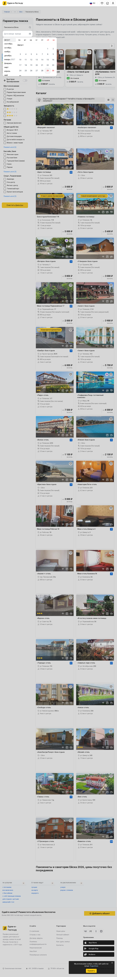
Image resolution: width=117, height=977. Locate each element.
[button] (102, 3)
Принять (91, 971)
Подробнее (94, 966)
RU (94, 3)
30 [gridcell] (53, 71)
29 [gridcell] (48, 71)
